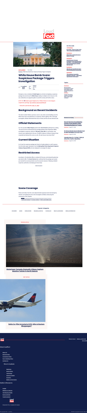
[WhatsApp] (52, 87)
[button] (77, 28)
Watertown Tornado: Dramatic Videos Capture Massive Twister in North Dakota (24, 270)
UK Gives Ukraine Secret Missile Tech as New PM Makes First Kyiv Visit (74, 131)
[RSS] (83, 28)
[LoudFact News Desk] (20, 87)
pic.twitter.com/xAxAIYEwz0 (38, 102)
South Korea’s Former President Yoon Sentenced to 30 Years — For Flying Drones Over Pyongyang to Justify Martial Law (74, 62)
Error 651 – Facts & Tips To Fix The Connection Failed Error (74, 50)
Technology (70, 47)
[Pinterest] (47, 87)
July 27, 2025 (35, 105)
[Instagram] (82, 28)
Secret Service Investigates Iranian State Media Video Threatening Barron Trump (68, 89)
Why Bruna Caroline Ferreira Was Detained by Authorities (74, 69)
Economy (66, 92)
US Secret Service (35, 199)
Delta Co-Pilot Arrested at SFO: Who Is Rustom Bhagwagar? (26, 325)
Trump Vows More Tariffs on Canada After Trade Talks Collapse (68, 96)
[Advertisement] (39, 175)
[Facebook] (38, 87)
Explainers (22, 70)
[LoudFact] (49, 34)
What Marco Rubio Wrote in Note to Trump (74, 55)
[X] (85, 28)
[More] (57, 87)
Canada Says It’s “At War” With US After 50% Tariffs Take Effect (74, 138)
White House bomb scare (46, 199)
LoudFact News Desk (24, 87)
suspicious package (26, 199)
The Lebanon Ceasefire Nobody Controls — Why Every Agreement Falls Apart (74, 75)
